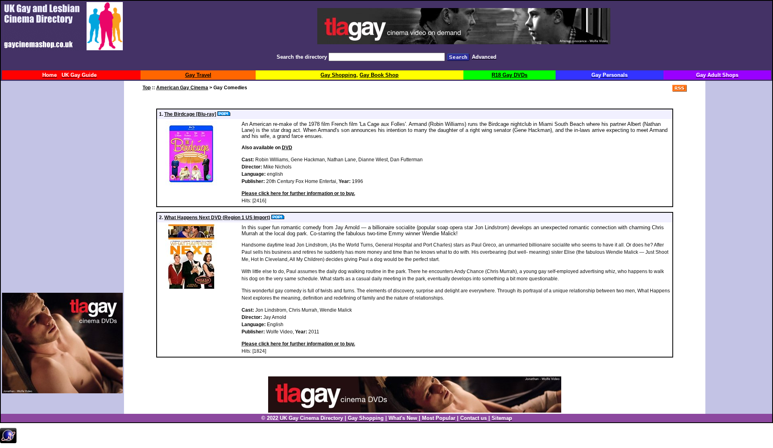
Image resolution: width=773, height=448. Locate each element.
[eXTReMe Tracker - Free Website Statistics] (8, 441)
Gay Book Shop (379, 75)
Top (147, 87)
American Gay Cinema (182, 87)
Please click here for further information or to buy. (298, 193)
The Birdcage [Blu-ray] (190, 114)
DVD (287, 147)
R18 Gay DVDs (509, 75)
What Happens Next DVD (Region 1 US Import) (217, 217)
